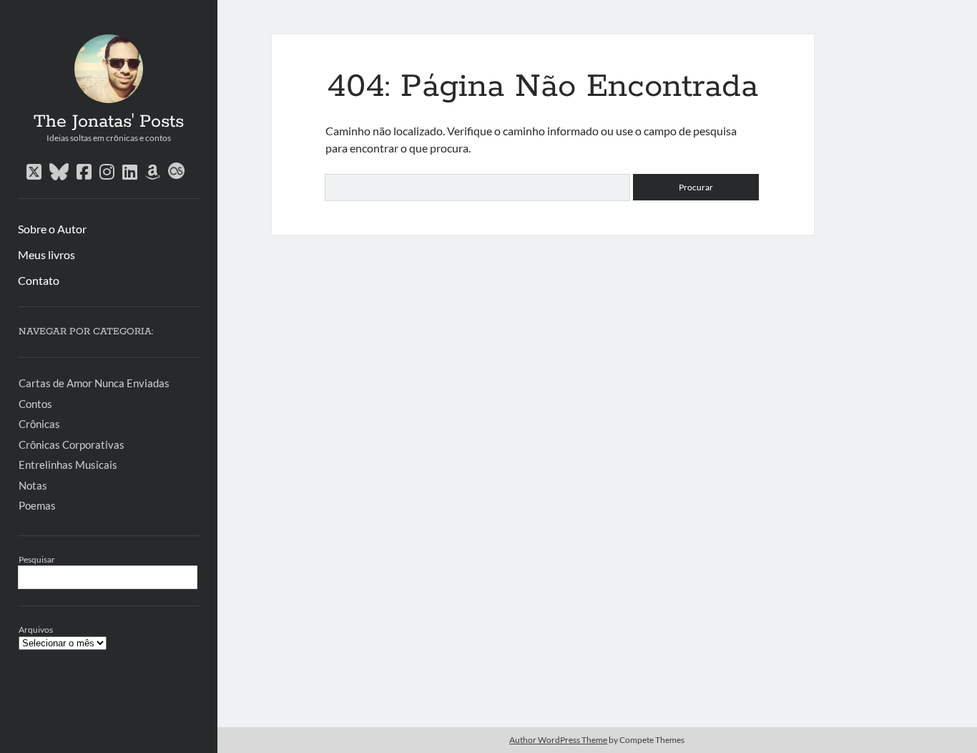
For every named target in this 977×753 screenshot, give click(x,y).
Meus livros (46, 254)
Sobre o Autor (52, 228)
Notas (33, 485)
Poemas (37, 505)
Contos (35, 403)
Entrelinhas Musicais (68, 464)
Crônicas (39, 423)
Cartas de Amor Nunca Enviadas (94, 382)
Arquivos (36, 629)
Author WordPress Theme (558, 739)
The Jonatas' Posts (109, 121)
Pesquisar (37, 559)
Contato (38, 280)
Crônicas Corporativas (71, 444)
